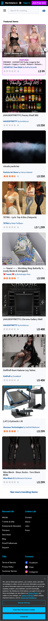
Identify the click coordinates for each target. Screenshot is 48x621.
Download (6, 535)
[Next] (46, 50)
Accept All (24, 616)
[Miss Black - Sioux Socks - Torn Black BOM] (24, 452)
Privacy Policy (7, 567)
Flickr (31, 567)
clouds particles (11, 166)
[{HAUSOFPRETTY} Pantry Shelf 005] (24, 95)
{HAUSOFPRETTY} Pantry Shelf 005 (20, 115)
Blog (4, 539)
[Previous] (2, 50)
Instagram (33, 572)
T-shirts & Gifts (8, 522)
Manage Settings (24, 603)
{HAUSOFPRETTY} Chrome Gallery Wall (22, 319)
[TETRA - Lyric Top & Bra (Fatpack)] (24, 197)
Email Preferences (9, 543)
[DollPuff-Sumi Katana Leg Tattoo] (24, 350)
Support (5, 547)
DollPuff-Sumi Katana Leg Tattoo (19, 370)
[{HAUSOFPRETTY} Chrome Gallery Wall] (24, 299)
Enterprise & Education (11, 526)
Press (27, 530)
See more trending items (24, 492)
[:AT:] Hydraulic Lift (13, 421)
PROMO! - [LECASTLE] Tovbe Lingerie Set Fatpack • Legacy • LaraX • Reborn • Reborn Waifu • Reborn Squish (22, 64)
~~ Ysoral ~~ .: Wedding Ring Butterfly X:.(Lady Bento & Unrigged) (23, 269)
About (27, 522)
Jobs (27, 526)
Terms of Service (9, 562)
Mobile (5, 517)
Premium (6, 530)
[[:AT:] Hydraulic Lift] (24, 401)
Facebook (33, 563)
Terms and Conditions (28, 598)
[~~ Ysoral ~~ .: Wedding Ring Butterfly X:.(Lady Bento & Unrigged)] (24, 248)
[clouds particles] (24, 146)
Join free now (39, 3)
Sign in (26, 3)
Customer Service (9, 571)
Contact (28, 517)
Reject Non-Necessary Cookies (24, 610)
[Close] (45, 579)
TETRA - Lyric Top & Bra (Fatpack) (20, 217)
